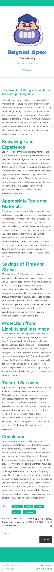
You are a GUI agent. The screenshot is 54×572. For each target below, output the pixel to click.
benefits (17, 506)
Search (5, 533)
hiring (28, 506)
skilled (16, 512)
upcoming (29, 512)
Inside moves (29, 111)
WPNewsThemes (44, 569)
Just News (44, 565)
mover (39, 506)
